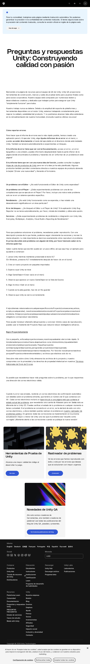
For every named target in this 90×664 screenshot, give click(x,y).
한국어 (70, 546)
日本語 (24, 546)
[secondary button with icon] (85, 3)
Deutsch (17, 546)
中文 (48, 546)
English (9, 546)
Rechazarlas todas (43, 660)
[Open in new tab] (24, 576)
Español (55, 546)
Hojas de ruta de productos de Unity (21, 165)
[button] (14, 28)
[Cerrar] (87, 648)
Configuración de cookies (23, 660)
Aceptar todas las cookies (64, 660)
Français (32, 546)
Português (41, 546)
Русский (63, 546)
